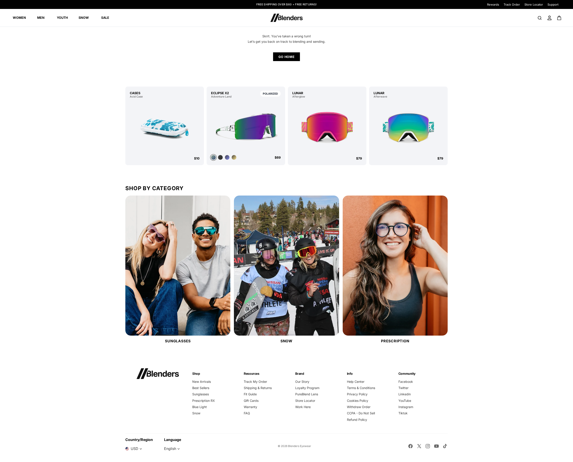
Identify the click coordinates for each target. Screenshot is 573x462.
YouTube (404, 400)
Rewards (493, 4)
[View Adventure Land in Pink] (234, 157)
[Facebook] (410, 446)
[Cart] (559, 18)
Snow (196, 413)
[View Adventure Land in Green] (246, 126)
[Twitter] (419, 446)
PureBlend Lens (306, 394)
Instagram (405, 407)
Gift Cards (251, 400)
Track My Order (255, 381)
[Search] (539, 18)
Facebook (405, 381)
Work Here (303, 407)
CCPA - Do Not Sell (361, 413)
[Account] (549, 18)
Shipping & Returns (258, 388)
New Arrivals (201, 381)
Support (552, 4)
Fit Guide (250, 394)
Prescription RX (203, 400)
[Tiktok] (445, 446)
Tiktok (403, 413)
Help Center (355, 381)
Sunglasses (200, 394)
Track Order (512, 4)
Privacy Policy (357, 394)
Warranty (250, 407)
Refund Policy (357, 420)
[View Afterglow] (327, 127)
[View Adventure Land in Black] (220, 157)
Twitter (403, 388)
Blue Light (199, 407)
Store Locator (533, 4)
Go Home (286, 57)
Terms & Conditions (361, 388)
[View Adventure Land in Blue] (227, 157)
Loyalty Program (307, 388)
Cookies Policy (357, 400)
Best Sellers (200, 388)
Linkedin (404, 394)
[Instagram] (427, 446)
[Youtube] (436, 446)
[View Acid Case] (164, 127)
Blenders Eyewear (299, 446)
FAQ (247, 413)
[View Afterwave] (408, 127)
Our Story (302, 381)
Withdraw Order (358, 407)
